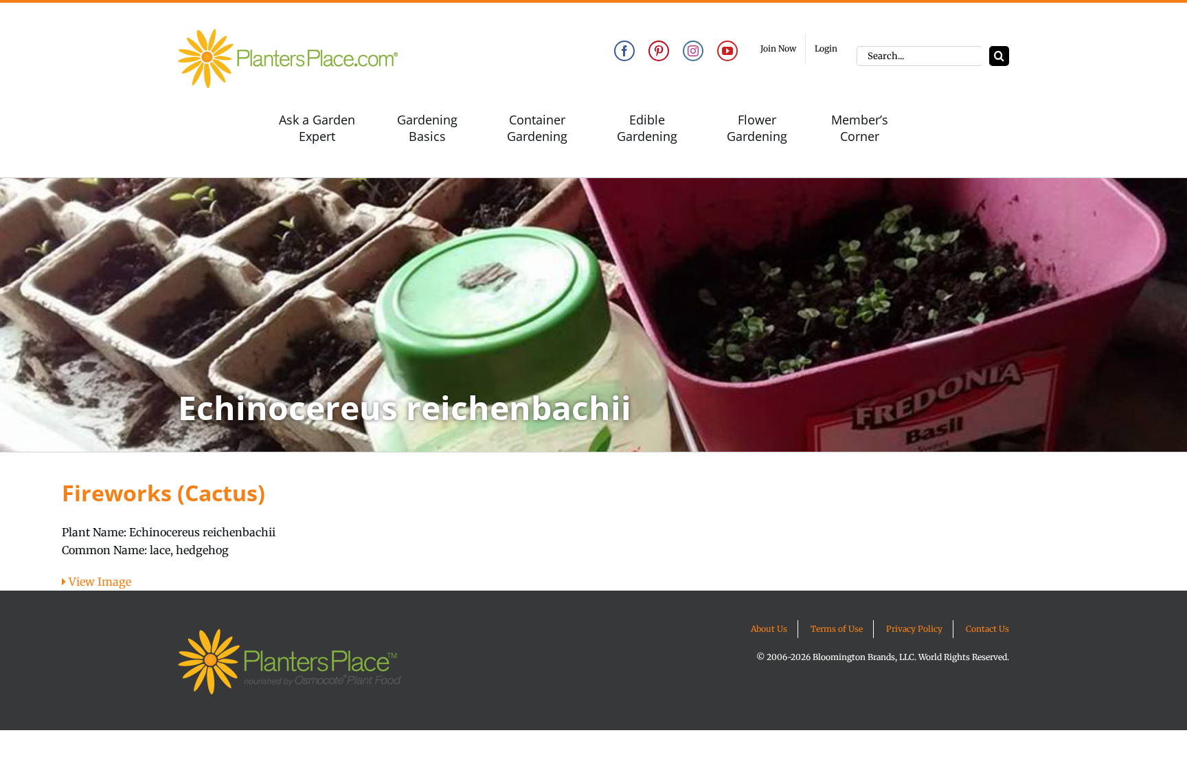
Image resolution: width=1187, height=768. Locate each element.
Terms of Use (837, 629)
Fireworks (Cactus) (163, 492)
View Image (98, 582)
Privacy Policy (914, 629)
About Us (769, 629)
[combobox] (919, 56)
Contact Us (987, 629)
